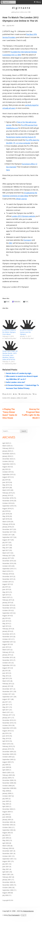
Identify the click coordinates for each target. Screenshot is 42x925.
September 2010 (7, 728)
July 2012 (5, 670)
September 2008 (7, 788)
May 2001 (5, 869)
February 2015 (7, 600)
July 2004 (5, 814)
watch (25, 398)
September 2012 (7, 665)
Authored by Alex (26, 394)
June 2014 (5, 621)
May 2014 (5, 623)
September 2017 (7, 537)
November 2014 (7, 608)
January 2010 (6, 749)
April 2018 (5, 519)
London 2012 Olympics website (23, 216)
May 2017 (5, 548)
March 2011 (6, 712)
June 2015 (5, 589)
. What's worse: (21, 199)
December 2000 (7, 882)
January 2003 (6, 819)
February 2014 (7, 629)
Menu (38, 2)
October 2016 (7, 566)
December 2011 (7, 689)
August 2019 (6, 477)
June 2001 (5, 867)
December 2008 (7, 780)
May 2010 (5, 738)
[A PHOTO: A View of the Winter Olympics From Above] (10, 324)
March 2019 (6, 490)
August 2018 (6, 508)
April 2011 (5, 710)
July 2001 (5, 864)
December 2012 (7, 657)
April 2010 (5, 741)
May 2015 (5, 592)
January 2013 (6, 655)
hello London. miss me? (15, 382)
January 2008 (6, 793)
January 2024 (6, 456)
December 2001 (7, 851)
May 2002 (5, 840)
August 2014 (6, 616)
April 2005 (5, 806)
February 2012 (7, 684)
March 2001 (6, 874)
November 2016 (7, 563)
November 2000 (7, 885)
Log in (24, 915)
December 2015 (7, 576)
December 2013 (7, 634)
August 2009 (6, 762)
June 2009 (5, 767)
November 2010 (7, 723)
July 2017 (5, 542)
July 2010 (5, 733)
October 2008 (7, 786)
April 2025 (5, 443)
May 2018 (5, 516)
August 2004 (6, 812)
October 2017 (7, 535)
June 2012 (5, 673)
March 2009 (6, 772)
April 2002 (5, 843)
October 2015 (7, 582)
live (35, 394)
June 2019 (5, 482)
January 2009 (6, 778)
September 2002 (7, 830)
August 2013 (6, 644)
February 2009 (7, 775)
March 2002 (6, 846)
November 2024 (7, 454)
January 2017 (6, 558)
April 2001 (5, 872)
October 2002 (7, 827)
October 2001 (7, 856)
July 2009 (5, 765)
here (8, 170)
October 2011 (7, 694)
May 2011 (5, 707)
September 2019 (7, 474)
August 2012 (6, 668)
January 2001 (6, 880)
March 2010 (6, 744)
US (22, 398)
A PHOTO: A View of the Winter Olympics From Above (9, 332)
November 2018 (7, 501)
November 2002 (7, 825)
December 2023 (7, 459)
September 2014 (7, 613)
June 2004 (5, 817)
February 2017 (7, 555)
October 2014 (7, 610)
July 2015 (5, 587)
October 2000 (7, 887)
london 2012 (6, 398)
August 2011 (6, 699)
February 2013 (7, 652)
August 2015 (6, 584)
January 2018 (6, 527)
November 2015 (7, 579)
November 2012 (7, 660)
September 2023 (7, 464)
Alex (3, 25)
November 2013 (7, 637)
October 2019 (7, 472)
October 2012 (7, 663)
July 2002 (5, 835)
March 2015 (6, 597)
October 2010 (7, 725)
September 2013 (7, 642)
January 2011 (6, 718)
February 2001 (7, 877)
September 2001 (7, 859)
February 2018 (7, 524)
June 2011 (5, 705)
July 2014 (5, 618)
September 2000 (7, 890)
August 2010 (6, 731)
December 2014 (7, 605)
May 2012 (5, 676)
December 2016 (7, 561)
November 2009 (7, 754)
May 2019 (5, 485)
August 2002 (6, 833)
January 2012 (6, 686)
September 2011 (7, 697)
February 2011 (7, 715)
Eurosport (28, 240)
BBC (10, 243)
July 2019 (5, 480)
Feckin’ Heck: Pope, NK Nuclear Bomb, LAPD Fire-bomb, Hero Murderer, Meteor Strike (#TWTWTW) (10, 355)
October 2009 (7, 757)
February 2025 (7, 448)
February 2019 (7, 493)
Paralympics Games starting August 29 (21, 137)
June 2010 (5, 736)
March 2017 (6, 553)
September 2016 (7, 569)
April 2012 (5, 678)
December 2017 (7, 529)
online (18, 398)
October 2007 (7, 796)
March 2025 (6, 446)
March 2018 (6, 522)
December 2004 (7, 809)
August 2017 (6, 540)
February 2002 (7, 848)
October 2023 (7, 461)
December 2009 (7, 752)
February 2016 (7, 574)
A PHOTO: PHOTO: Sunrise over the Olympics (26, 332)
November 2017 (7, 532)
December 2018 (7, 498)
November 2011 (7, 691)
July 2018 (5, 511)
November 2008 (7, 783)
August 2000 (6, 893)
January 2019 (6, 495)
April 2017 (5, 550)
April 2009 (5, 770)
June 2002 (5, 838)
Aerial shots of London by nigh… (19, 373)
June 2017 (5, 545)
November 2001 (7, 853)
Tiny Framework (14, 915)
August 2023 (6, 467)
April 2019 (5, 487)
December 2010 (7, 720)
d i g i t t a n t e (21, 7)
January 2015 (6, 602)
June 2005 (5, 801)
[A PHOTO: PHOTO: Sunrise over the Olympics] (27, 324)
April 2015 (5, 595)
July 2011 (5, 702)
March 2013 (6, 650)
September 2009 (7, 759)
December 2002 (7, 822)
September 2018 (7, 506)
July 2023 (5, 469)
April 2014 (5, 626)
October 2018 (7, 503)
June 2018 (5, 514)
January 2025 (6, 451)
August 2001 (6, 861)
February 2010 (7, 746)
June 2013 (5, 647)
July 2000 (5, 895)
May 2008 (5, 791)
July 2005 (5, 799)
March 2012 (6, 681)
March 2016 (6, 571)
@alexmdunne (28, 911)
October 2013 (7, 639)
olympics (13, 398)
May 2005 (5, 804)
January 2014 (6, 631)
